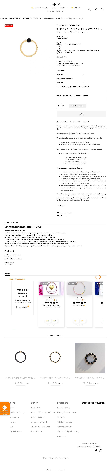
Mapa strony (61, 436)
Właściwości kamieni (38, 417)
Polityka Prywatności (64, 422)
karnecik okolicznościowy (86, 174)
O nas (12, 408)
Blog (11, 427)
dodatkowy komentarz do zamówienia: (72, 95)
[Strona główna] (55, 4)
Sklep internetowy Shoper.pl (55, 470)
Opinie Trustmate (16, 431)
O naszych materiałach (39, 422)
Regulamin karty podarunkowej (68, 431)
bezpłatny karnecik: (65, 78)
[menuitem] (39, 7)
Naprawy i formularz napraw (67, 412)
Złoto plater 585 (37, 431)
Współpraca (14, 417)
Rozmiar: (61, 70)
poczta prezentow (67, 185)
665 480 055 (92, 443)
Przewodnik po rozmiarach (40, 427)
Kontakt (13, 422)
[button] (64, 213)
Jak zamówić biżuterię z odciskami (43, 412)
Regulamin (61, 417)
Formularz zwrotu (63, 408)
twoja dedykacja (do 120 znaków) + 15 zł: (73, 87)
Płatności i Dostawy (64, 427)
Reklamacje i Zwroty (17, 412)
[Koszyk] (102, 11)
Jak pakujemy (35, 408)
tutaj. (92, 133)
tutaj (98, 144)
